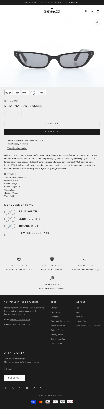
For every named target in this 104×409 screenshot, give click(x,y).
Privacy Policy (57, 334)
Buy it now (52, 132)
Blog (77, 312)
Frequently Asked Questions (88, 325)
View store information (17, 148)
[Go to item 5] (43, 92)
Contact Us (55, 316)
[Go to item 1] (8, 92)
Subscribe (14, 378)
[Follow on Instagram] (19, 388)
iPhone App (60, 2)
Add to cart (52, 123)
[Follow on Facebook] (5, 388)
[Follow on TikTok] (33, 388)
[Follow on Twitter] (12, 388)
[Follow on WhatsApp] (41, 388)
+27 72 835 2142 (22, 324)
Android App (74, 2)
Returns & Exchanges (60, 321)
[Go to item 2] (17, 92)
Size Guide (55, 312)
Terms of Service (58, 325)
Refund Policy (57, 330)
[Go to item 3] (25, 92)
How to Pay (81, 321)
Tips (77, 308)
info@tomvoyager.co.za (20, 319)
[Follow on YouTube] (26, 388)
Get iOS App (56, 343)
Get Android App (58, 339)
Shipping (54, 308)
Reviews (79, 316)
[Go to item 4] (34, 92)
